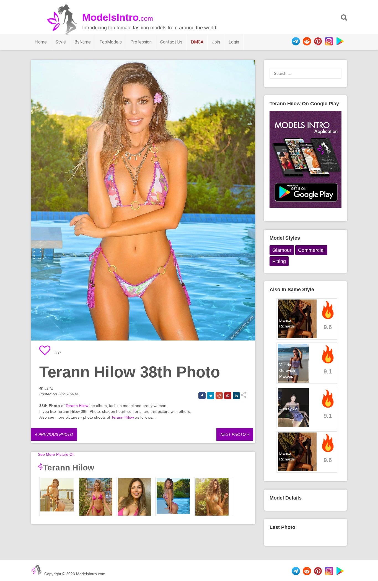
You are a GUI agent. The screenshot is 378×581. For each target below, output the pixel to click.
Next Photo (234, 434)
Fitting (279, 261)
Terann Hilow (77, 405)
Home (41, 42)
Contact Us (171, 42)
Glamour (281, 250)
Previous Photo (55, 434)
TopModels (110, 42)
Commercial (311, 250)
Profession (141, 42)
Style (60, 42)
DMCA (197, 42)
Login (234, 42)
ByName (82, 42)
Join (216, 42)
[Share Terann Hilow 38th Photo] (243, 397)
